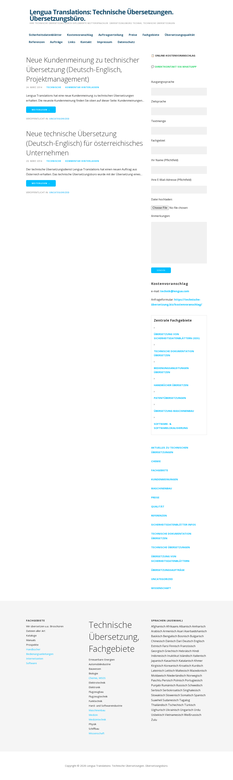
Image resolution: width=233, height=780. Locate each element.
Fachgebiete (151, 35)
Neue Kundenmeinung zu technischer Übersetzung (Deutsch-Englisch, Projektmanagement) (82, 69)
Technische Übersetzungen (170, 547)
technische (53, 87)
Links (71, 42)
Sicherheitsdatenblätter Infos (173, 524)
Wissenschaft (161, 588)
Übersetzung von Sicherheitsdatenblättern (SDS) (177, 336)
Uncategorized (59, 118)
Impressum (104, 42)
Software (31, 663)
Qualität (157, 506)
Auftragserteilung (110, 35)
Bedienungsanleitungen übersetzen (171, 370)
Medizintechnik (97, 719)
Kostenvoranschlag (80, 35)
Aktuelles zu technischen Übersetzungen (169, 450)
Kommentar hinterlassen (82, 87)
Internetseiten (34, 658)
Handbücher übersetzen (171, 385)
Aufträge (56, 42)
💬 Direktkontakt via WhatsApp (173, 66)
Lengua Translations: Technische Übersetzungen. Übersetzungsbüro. (101, 15)
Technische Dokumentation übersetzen (174, 353)
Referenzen (37, 42)
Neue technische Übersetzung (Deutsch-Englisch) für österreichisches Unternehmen (84, 143)
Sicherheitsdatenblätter (45, 35)
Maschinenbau (161, 488)
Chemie (156, 461)
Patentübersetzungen (170, 398)
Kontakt (86, 42)
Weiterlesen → (41, 109)
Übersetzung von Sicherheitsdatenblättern (170, 559)
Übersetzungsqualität (180, 35)
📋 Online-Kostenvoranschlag (173, 55)
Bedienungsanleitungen (39, 654)
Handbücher (33, 649)
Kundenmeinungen (164, 479)
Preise (133, 35)
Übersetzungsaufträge (168, 570)
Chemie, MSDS (97, 678)
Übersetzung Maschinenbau (174, 411)
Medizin (93, 715)
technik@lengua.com (174, 291)
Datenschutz (126, 42)
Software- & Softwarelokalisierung (171, 426)
